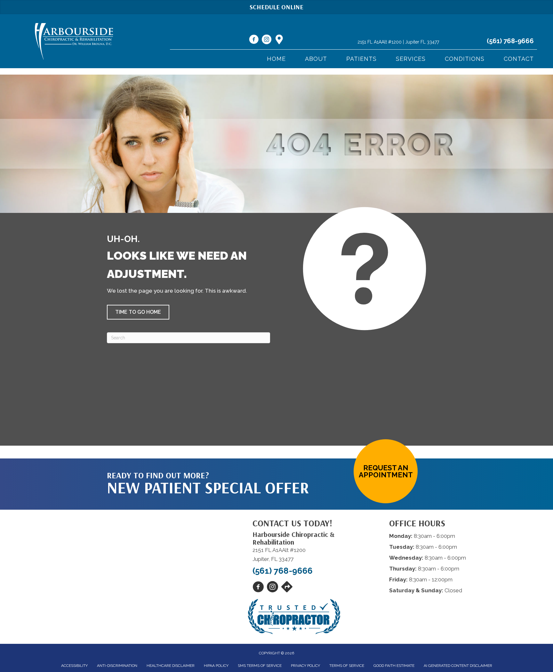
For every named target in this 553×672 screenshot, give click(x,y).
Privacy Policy (305, 665)
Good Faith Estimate (393, 665)
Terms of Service (346, 665)
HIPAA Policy (216, 665)
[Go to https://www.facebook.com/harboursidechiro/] (254, 40)
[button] (138, 312)
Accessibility (74, 665)
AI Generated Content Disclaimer (458, 665)
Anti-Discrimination (117, 665)
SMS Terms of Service (260, 665)
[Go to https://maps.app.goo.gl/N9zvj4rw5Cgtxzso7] (279, 40)
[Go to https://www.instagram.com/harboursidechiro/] (266, 40)
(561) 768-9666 (510, 41)
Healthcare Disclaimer (171, 665)
